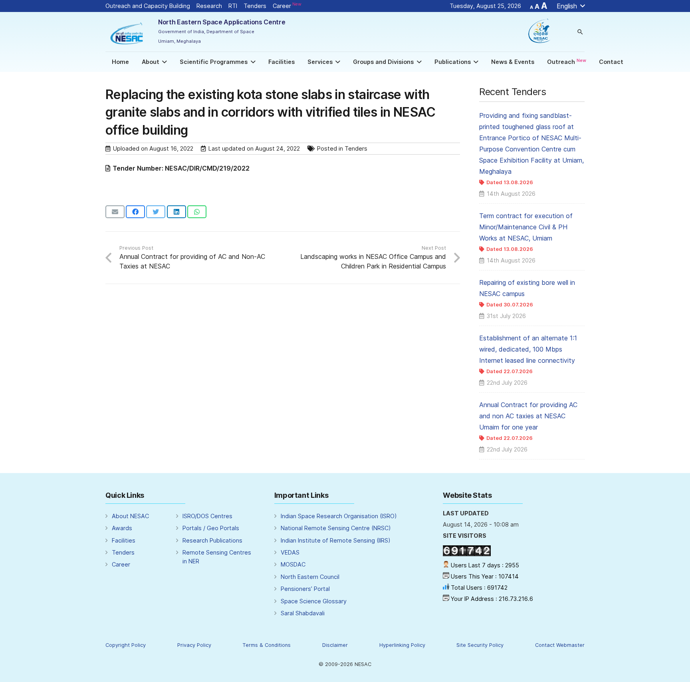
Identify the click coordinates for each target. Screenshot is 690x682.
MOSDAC (293, 564)
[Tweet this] (155, 211)
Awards (122, 528)
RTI (232, 5)
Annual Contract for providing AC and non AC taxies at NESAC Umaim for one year (528, 416)
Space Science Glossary (314, 601)
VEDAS (290, 552)
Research (209, 5)
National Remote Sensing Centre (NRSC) (336, 528)
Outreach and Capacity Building (147, 5)
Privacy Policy (194, 645)
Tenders (255, 5)
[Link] (127, 31)
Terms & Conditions (266, 645)
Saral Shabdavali (303, 613)
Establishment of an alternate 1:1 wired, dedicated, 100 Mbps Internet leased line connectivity (528, 349)
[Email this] (115, 211)
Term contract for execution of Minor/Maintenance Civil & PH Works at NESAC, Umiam (526, 227)
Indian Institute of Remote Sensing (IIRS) (336, 540)
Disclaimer (335, 645)
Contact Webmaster (560, 645)
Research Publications (212, 540)
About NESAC (130, 516)
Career (287, 5)
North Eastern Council (310, 576)
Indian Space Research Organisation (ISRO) (339, 516)
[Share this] (135, 211)
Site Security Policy (480, 645)
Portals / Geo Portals (210, 528)
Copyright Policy (125, 645)
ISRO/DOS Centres (207, 516)
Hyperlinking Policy (402, 645)
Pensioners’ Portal (305, 588)
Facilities (123, 540)
